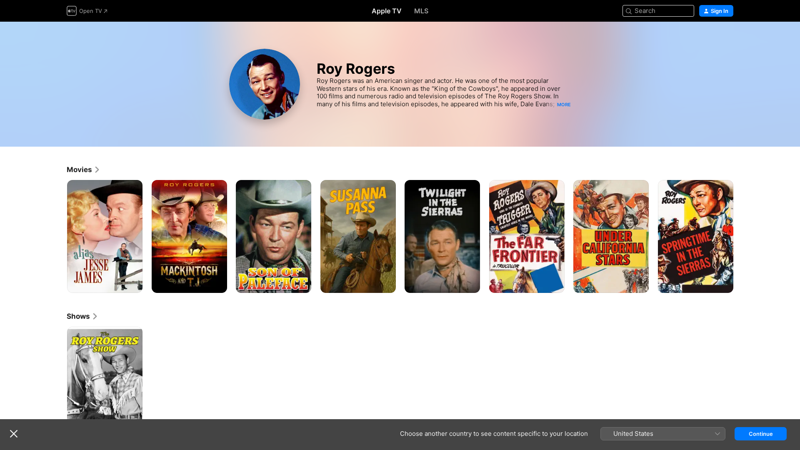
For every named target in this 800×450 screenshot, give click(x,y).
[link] (83, 169)
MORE (564, 105)
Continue (761, 433)
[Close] (14, 434)
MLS (421, 11)
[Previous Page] (58, 236)
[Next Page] (742, 236)
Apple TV (387, 11)
